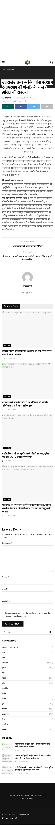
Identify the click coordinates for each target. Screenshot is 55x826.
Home (4, 70)
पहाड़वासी (8, 98)
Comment (7, 543)
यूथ (3, 704)
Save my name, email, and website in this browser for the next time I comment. (28, 614)
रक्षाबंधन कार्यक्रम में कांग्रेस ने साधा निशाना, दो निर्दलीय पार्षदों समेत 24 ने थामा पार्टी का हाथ (33, 756)
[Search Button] (50, 632)
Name (5, 576)
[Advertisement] (27, 29)
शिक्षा (3, 719)
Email (5, 588)
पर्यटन (4, 699)
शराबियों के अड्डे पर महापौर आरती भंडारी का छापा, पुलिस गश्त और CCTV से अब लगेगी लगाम (34, 768)
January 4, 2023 (23, 98)
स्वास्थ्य (4, 729)
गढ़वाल (4, 678)
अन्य (3, 652)
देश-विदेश (5, 688)
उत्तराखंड (11, 70)
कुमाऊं (4, 668)
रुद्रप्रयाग (5, 714)
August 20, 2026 (10, 515)
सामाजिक (5, 724)
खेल (3, 673)
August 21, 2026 (10, 409)
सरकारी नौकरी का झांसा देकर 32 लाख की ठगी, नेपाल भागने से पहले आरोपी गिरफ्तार (32, 745)
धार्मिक (4, 693)
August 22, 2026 (10, 358)
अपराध (4, 657)
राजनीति (4, 709)
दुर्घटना (4, 683)
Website (6, 601)
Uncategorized (10, 647)
